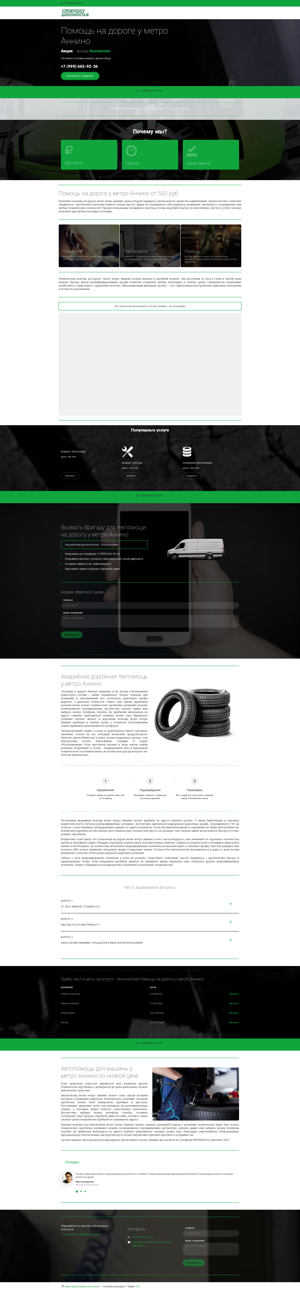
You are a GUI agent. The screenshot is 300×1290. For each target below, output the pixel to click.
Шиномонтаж (120, 13)
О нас (169, 13)
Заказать (70, 476)
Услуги (141, 13)
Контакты (187, 13)
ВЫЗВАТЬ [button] (234, 1004)
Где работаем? (210, 13)
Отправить (193, 1262)
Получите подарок (80, 76)
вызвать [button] (234, 994)
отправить (71, 634)
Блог (156, 13)
